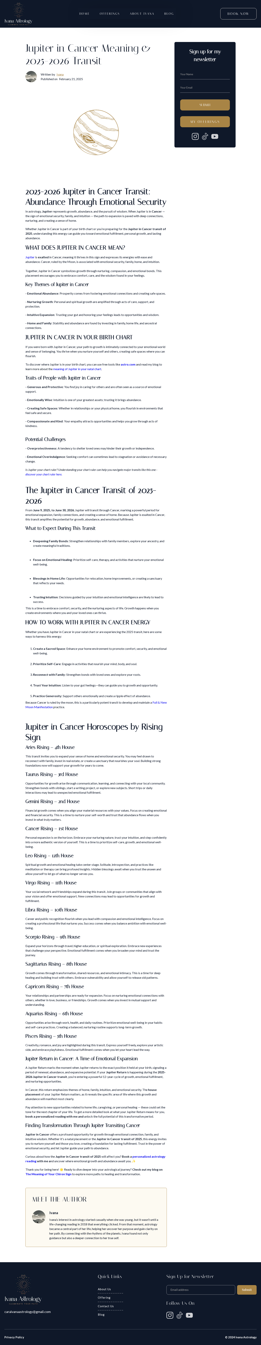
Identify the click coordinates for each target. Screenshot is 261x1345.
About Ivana (142, 13)
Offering (104, 1297)
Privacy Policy (14, 1337)
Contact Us (106, 1306)
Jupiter (30, 257)
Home (84, 13)
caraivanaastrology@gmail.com (27, 1312)
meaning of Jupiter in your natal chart (77, 369)
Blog (169, 13)
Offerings (110, 13)
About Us (104, 1289)
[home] (18, 14)
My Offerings (205, 122)
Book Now (238, 14)
